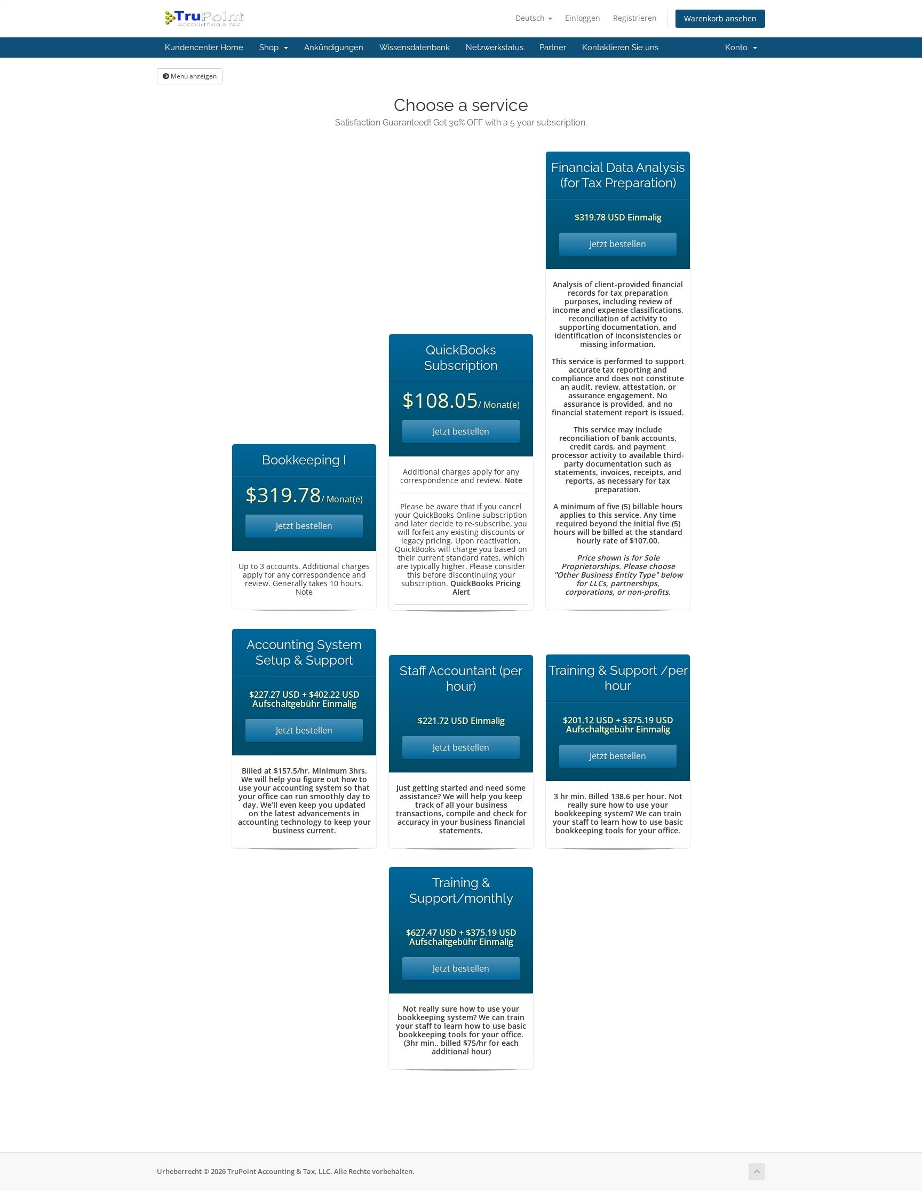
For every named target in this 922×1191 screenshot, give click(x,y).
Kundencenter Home (204, 47)
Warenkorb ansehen (720, 18)
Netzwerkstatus (494, 47)
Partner (552, 47)
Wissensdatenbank (414, 47)
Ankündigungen (333, 47)
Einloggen (582, 18)
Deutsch (531, 18)
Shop (271, 47)
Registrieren (635, 18)
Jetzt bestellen (304, 526)
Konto (738, 47)
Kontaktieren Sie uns (620, 47)
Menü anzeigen (193, 76)
